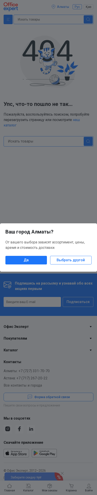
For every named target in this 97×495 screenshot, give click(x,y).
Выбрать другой (71, 260)
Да (26, 260)
